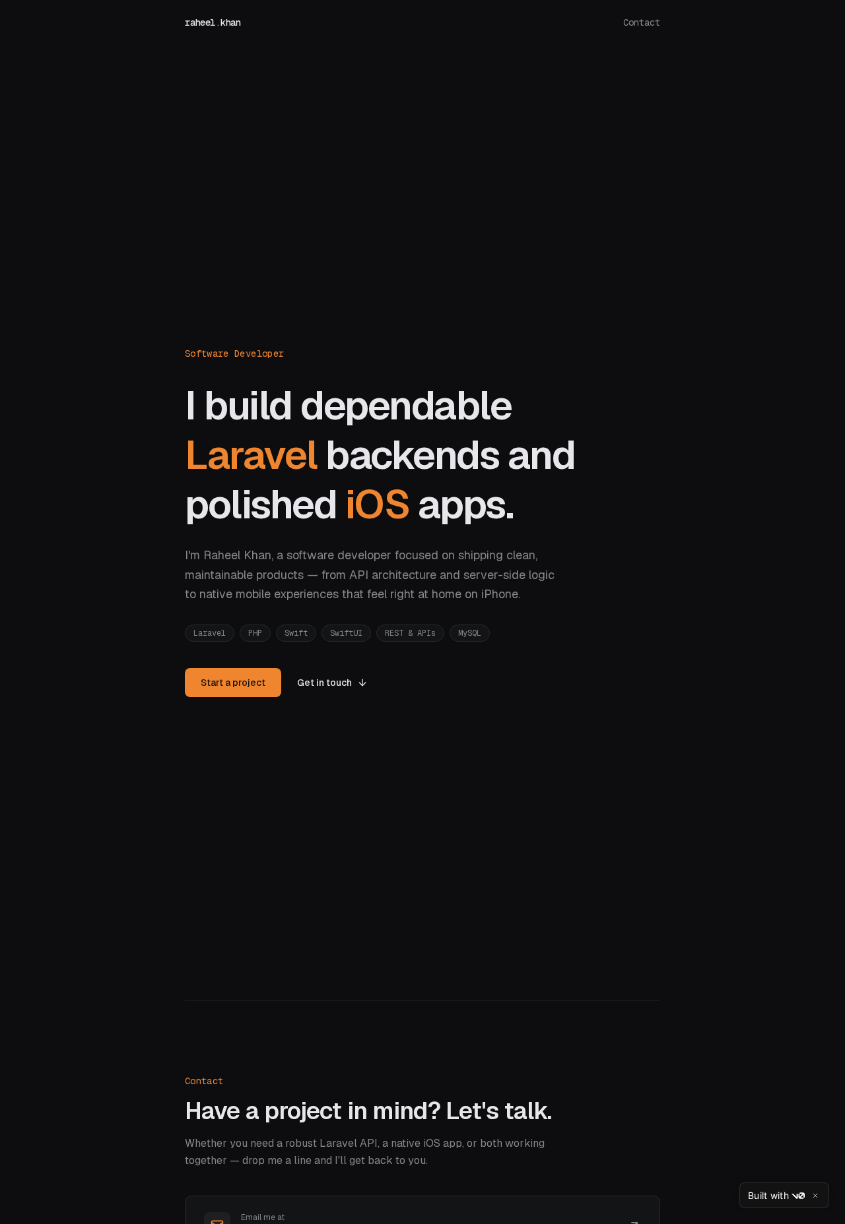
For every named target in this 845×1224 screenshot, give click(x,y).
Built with (768, 1195)
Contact (641, 22)
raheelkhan (212, 22)
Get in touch (324, 682)
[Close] (815, 1195)
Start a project (233, 682)
